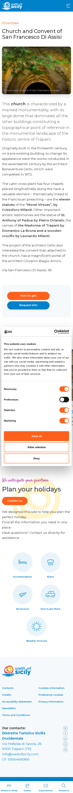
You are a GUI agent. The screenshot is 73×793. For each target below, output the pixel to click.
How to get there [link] (50, 609)
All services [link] (22, 609)
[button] (68, 6)
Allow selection (37, 447)
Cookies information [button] (52, 688)
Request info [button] (28, 305)
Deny (36, 458)
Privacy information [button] (51, 701)
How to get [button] (28, 295)
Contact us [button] (14, 500)
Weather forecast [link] (36, 641)
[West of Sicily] (12, 6)
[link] (66, 728)
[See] (6, 50)
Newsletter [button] (9, 708)
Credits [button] (6, 694)
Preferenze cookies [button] (51, 694)
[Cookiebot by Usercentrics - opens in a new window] (54, 332)
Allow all (36, 436)
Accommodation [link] (22, 576)
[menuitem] (68, 5)
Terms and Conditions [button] (16, 715)
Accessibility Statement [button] (17, 701)
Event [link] (50, 576)
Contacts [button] (8, 688)
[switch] (64, 399)
